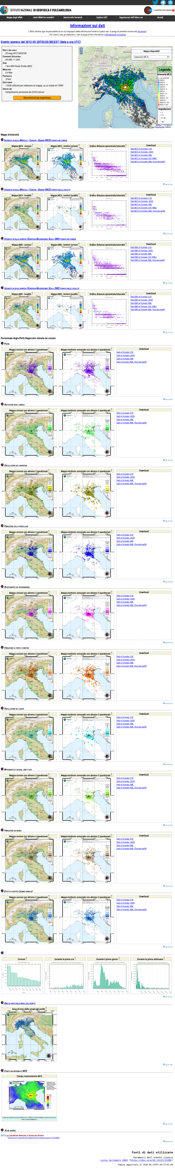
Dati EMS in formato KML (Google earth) (148, 260)
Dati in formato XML (125, 358)
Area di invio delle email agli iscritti (19, 1003)
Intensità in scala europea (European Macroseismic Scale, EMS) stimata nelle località (41, 288)
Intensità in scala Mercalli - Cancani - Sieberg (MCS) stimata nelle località (37, 189)
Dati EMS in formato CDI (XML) (144, 257)
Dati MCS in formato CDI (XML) (144, 158)
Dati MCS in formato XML (141, 155)
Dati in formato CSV (125, 352)
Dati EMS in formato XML (141, 254)
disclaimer (141, 31)
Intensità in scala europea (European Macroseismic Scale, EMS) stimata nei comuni (40, 238)
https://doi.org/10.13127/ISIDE (151, 1160)
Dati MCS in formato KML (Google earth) (148, 161)
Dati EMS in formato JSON (142, 250)
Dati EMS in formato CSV (141, 247)
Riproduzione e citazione (115, 34)
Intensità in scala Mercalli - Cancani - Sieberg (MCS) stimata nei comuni (35, 140)
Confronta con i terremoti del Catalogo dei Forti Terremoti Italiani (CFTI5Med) (34, 1138)
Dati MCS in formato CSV (141, 149)
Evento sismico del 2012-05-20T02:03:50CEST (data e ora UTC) (41, 42)
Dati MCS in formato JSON (142, 152)
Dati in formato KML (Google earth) (132, 362)
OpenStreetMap (160, 127)
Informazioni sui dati (87, 25)
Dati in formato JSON (126, 355)
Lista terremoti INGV (114, 1160)
